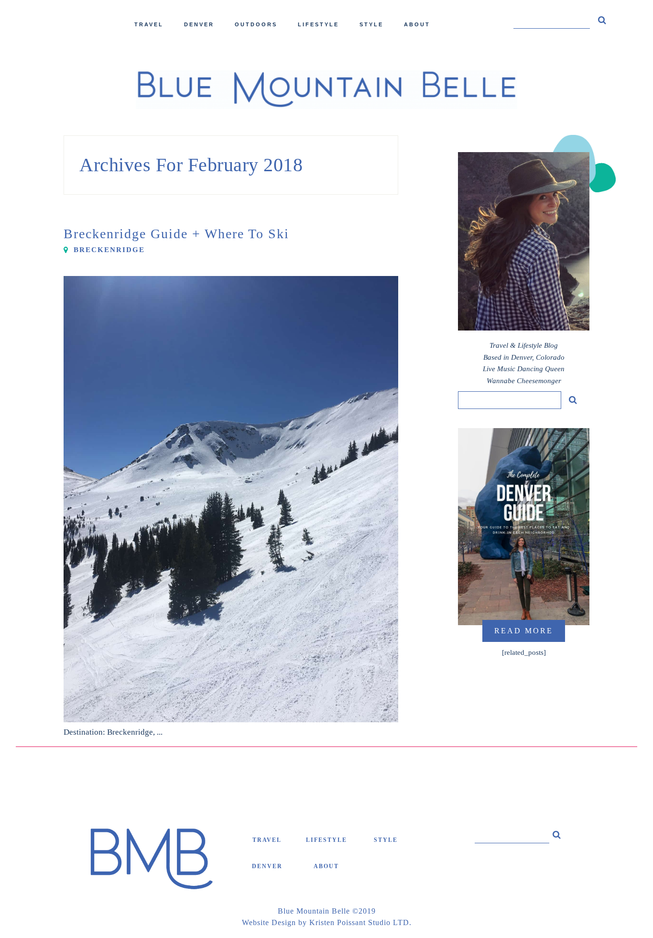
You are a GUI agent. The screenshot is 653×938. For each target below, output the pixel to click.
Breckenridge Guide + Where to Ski (176, 233)
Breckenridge (109, 250)
